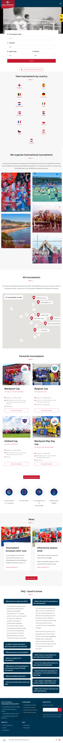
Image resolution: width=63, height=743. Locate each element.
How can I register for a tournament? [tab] (13, 659)
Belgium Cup (41, 388)
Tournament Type (15, 34)
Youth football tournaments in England (11, 707)
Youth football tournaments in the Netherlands (9, 717)
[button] (34, 330)
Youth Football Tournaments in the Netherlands (47, 187)
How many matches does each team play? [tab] (17, 683)
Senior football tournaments (30, 712)
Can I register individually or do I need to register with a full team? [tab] (44, 682)
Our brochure (27, 725)
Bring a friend (6, 730)
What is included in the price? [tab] (15, 676)
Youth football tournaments (30, 705)
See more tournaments (31, 477)
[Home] (8, 4)
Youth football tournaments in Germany (8, 710)
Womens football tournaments (30, 710)
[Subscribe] (60, 710)
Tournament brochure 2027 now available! (16, 550)
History (4, 727)
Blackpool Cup (12, 388)
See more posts (31, 578)
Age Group (13, 51)
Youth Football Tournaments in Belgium (47, 218)
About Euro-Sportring (7, 725)
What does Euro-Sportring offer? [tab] (17, 601)
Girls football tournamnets (29, 707)
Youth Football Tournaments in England (16, 192)
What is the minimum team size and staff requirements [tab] (45, 690)
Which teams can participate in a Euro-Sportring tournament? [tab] (44, 656)
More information (16, 410)
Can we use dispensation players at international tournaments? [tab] (45, 664)
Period (36, 51)
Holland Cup (11, 441)
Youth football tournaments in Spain (11, 713)
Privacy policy (27, 727)
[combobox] (31, 38)
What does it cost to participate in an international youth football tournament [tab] (17, 668)
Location (12, 43)
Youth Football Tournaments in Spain (16, 231)
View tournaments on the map (32, 69)
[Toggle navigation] (60, 3)
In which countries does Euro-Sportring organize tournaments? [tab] (16, 645)
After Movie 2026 (47, 248)
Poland (43, 124)
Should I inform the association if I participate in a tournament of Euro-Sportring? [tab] (45, 673)
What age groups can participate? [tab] (17, 652)
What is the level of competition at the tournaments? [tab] (45, 602)
